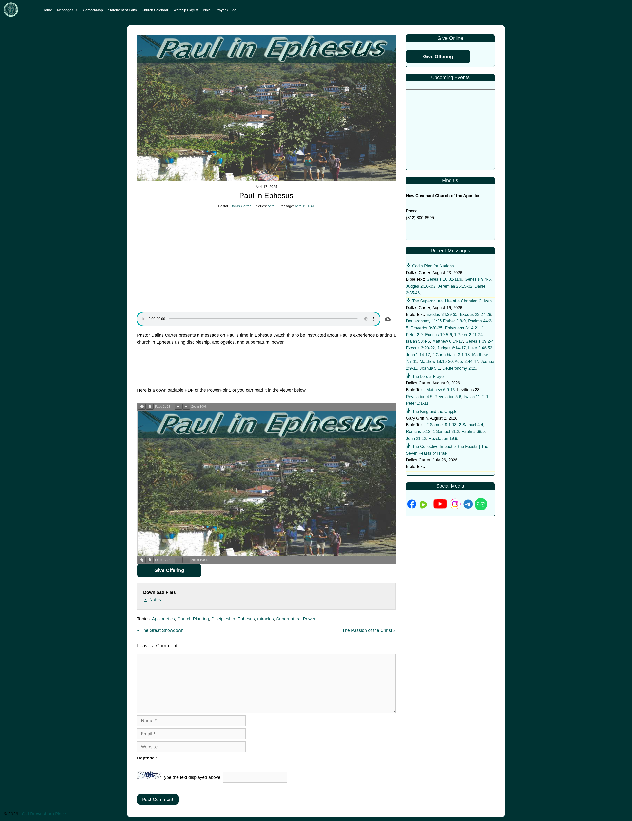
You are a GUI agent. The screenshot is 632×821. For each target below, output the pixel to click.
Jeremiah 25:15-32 (455, 286)
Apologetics (163, 618)
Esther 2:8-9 (454, 321)
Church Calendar (155, 10)
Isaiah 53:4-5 (418, 341)
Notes (154, 599)
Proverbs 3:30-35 (426, 328)
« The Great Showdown (160, 630)
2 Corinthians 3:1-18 (451, 354)
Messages (65, 10)
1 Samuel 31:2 (446, 431)
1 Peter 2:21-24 (468, 334)
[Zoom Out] (178, 407)
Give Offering (169, 570)
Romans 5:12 (418, 431)
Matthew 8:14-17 (447, 341)
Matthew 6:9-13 (440, 389)
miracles (265, 618)
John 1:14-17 (418, 354)
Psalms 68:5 (473, 431)
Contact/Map (93, 10)
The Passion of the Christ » (369, 630)
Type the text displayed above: (192, 777)
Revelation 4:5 (419, 396)
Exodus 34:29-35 (441, 314)
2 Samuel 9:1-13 (441, 424)
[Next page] (150, 407)
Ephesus (246, 618)
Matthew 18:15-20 (436, 361)
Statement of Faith (122, 10)
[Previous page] (142, 407)
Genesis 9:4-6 (478, 279)
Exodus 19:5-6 (438, 334)
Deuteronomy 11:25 (424, 321)
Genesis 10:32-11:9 (444, 279)
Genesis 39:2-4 (479, 341)
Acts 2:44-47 (466, 361)
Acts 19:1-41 (305, 206)
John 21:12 (416, 438)
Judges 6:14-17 (451, 348)
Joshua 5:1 (430, 368)
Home (47, 10)
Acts (271, 206)
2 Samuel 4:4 (471, 424)
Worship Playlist (185, 10)
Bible (207, 10)
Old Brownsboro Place (44, 813)
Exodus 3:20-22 (420, 348)
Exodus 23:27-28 (475, 314)
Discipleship (223, 618)
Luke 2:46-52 (480, 348)
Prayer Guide (226, 10)
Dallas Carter (240, 206)
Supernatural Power (296, 618)
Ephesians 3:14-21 (462, 328)
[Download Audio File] (388, 319)
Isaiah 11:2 (474, 396)
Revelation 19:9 (443, 438)
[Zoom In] (186, 407)
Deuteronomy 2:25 (459, 368)
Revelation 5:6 (448, 396)
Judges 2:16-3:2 (420, 286)
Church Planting (193, 618)
